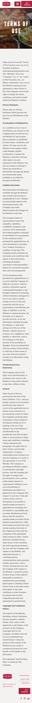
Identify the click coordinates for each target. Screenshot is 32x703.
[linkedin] (28, 698)
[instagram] (25, 698)
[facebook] (21, 698)
